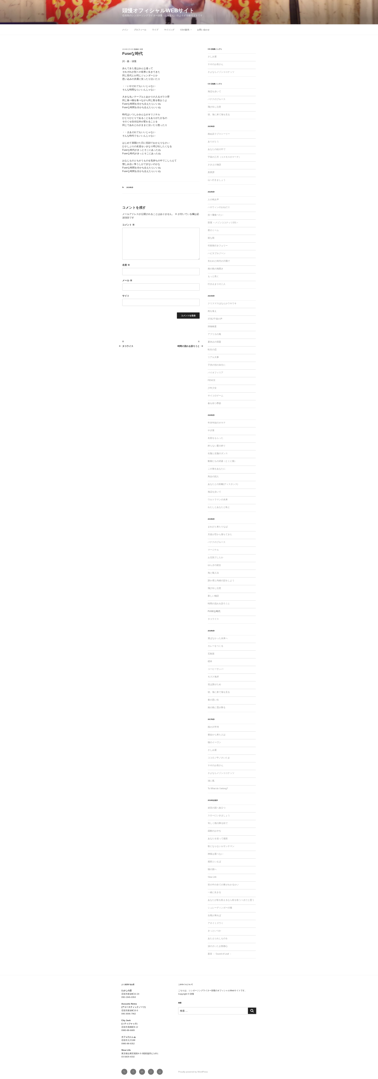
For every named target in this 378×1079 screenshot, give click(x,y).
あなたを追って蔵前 (218, 838)
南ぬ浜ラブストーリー (219, 134)
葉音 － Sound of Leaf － (220, 953)
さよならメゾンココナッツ (221, 72)
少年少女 (212, 388)
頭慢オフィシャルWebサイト (158, 10)
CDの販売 (184, 30)
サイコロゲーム (215, 395)
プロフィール (140, 30)
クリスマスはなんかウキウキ (222, 303)
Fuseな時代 (214, 611)
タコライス (213, 619)
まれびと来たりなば (218, 526)
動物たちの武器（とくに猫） (222, 461)
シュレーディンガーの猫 (220, 907)
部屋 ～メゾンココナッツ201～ (223, 222)
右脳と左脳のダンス (218, 453)
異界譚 (211, 172)
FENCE (211, 380)
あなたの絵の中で (216, 149)
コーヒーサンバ (215, 669)
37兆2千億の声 (215, 318)
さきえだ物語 (214, 164)
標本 (210, 661)
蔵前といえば (214, 861)
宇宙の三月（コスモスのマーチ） (224, 157)
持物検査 (212, 326)
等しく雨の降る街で (218, 823)
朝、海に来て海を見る (219, 114)
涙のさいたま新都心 (218, 946)
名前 (126, 265)
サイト (125, 296)
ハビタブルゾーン (216, 253)
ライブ (155, 30)
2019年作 (129, 187)
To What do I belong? (218, 788)
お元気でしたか (215, 557)
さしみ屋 (212, 56)
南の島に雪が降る (216, 707)
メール (127, 280)
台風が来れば (214, 915)
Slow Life (212, 877)
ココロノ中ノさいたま (219, 757)
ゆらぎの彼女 (214, 565)
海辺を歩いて (214, 91)
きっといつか (214, 930)
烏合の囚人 (213, 476)
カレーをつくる (215, 646)
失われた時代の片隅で (219, 261)
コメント (128, 224)
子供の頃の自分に (216, 365)
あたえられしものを (218, 938)
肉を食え (212, 311)
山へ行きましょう (216, 180)
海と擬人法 (213, 572)
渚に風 (211, 780)
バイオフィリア (215, 372)
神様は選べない (215, 854)
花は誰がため (214, 684)
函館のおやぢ (214, 831)
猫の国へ (212, 869)
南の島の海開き (215, 268)
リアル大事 (213, 357)
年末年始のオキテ (216, 422)
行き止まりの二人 (216, 284)
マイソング (169, 30)
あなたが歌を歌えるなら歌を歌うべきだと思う (231, 900)
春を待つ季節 (214, 403)
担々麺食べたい (215, 215)
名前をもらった (215, 438)
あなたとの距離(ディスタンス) (223, 484)
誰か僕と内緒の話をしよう (221, 580)
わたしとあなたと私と (219, 507)
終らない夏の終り (216, 445)
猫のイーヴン (214, 742)
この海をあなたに (216, 468)
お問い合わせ (203, 30)
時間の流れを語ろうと (219, 603)
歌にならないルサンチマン (221, 846)
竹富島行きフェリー (218, 245)
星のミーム (213, 230)
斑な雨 (211, 238)
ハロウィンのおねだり (219, 207)
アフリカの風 (214, 334)
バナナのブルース (216, 99)
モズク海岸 (213, 676)
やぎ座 (211, 430)
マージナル (213, 549)
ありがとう (213, 141)
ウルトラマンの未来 (218, 499)
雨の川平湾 (213, 727)
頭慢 (141, 49)
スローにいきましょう (219, 815)
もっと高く (213, 276)
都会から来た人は (216, 734)
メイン (125, 30)
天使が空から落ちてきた (220, 534)
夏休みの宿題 (214, 342)
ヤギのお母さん (215, 64)
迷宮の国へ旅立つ (216, 807)
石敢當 (211, 653)
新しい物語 (213, 596)
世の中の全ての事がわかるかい (223, 884)
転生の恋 (212, 349)
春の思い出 (213, 699)
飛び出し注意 (214, 107)
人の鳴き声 (213, 199)
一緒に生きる (214, 892)
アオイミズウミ (215, 923)
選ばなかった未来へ (218, 638)
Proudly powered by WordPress (193, 1072)
